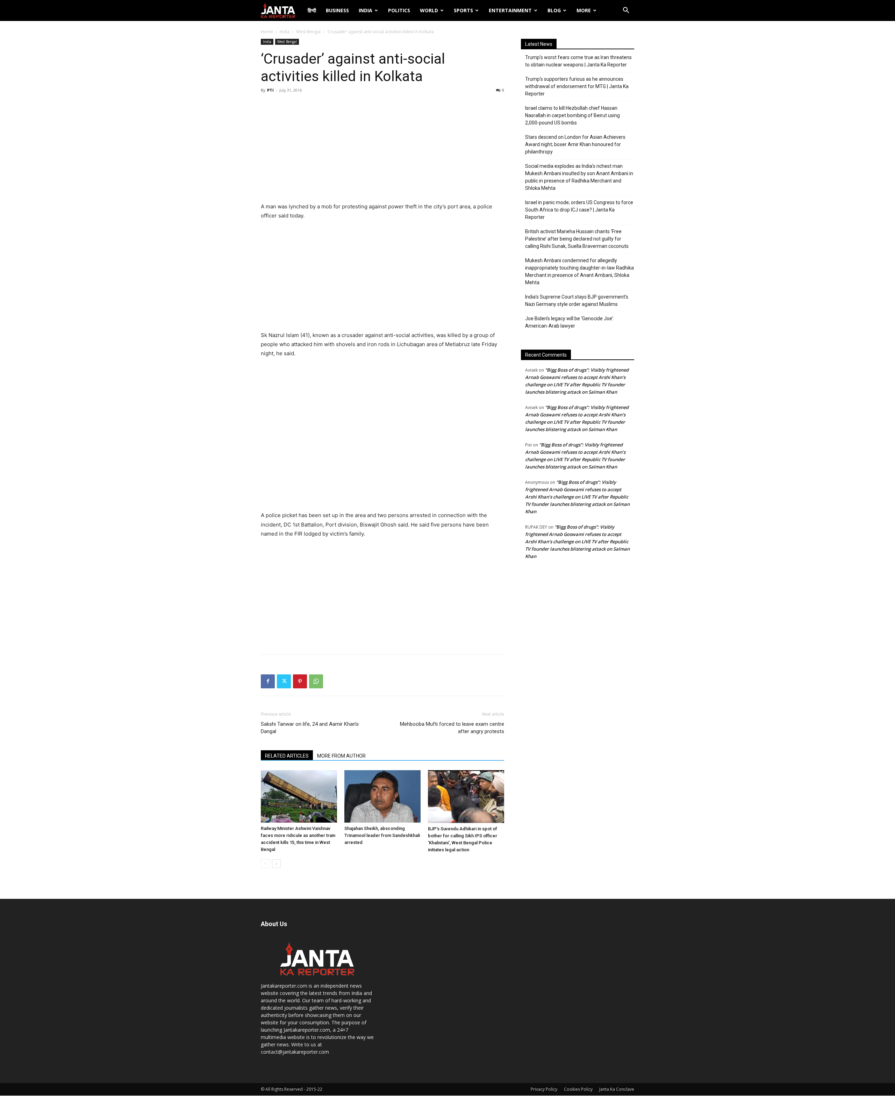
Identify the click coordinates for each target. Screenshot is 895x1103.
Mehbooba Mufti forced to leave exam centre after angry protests (452, 728)
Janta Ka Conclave (616, 1089)
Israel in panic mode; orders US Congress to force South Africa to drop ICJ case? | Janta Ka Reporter (579, 210)
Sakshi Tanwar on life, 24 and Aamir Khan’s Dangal (310, 728)
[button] (625, 11)
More (584, 10)
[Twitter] (284, 681)
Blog (554, 10)
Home (267, 32)
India (365, 10)
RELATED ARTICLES (287, 756)
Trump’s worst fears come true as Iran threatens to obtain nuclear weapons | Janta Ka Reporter (578, 61)
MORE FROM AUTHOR (341, 756)
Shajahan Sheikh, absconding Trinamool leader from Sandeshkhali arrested (382, 835)
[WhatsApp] (316, 681)
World (429, 10)
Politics (399, 10)
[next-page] (276, 863)
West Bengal (308, 32)
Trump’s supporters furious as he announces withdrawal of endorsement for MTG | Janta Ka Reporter (577, 86)
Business (337, 10)
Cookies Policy (578, 1089)
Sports (463, 10)
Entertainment (510, 10)
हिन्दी (312, 10)
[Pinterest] (300, 681)
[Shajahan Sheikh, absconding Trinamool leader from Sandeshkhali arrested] (382, 796)
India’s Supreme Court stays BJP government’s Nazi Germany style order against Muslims (576, 300)
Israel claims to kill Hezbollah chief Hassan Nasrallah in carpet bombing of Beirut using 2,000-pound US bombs (572, 115)
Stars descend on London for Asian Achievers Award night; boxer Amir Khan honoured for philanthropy (575, 144)
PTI (270, 90)
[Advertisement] (382, 150)
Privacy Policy (544, 1089)
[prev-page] (265, 863)
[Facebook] (268, 681)
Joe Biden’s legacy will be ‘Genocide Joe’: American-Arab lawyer (569, 322)
